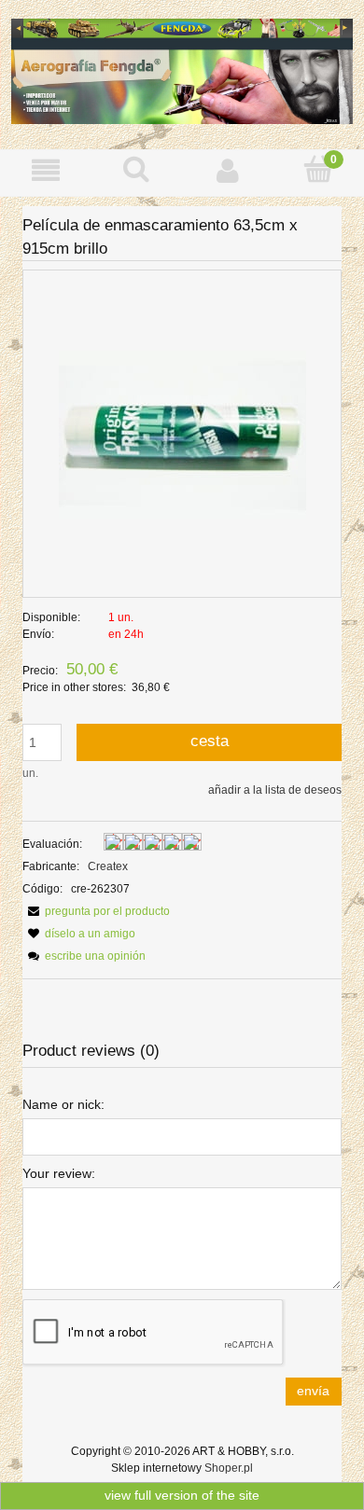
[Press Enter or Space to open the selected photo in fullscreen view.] (182, 433)
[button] (45, 170)
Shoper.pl (228, 1468)
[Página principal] (182, 69)
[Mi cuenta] (227, 170)
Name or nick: (63, 1104)
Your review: (58, 1173)
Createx (108, 866)
